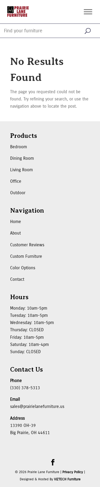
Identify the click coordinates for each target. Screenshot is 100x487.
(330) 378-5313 (25, 387)
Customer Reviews (27, 244)
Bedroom (18, 146)
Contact (17, 279)
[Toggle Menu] (88, 11)
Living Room (21, 169)
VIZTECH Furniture (67, 479)
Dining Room (22, 158)
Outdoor (17, 192)
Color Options (22, 267)
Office (15, 181)
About (15, 233)
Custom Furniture (26, 256)
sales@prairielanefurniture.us (37, 406)
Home (15, 221)
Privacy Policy (72, 472)
